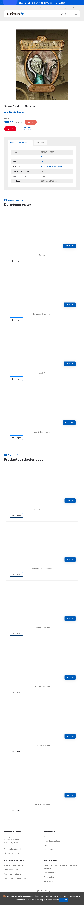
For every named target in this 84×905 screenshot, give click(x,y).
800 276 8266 (13, 853)
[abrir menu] (75, 13)
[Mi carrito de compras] (66, 13)
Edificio (42, 255)
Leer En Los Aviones (42, 432)
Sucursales (44, 8)
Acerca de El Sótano (52, 837)
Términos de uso (11, 870)
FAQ (45, 845)
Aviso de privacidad (52, 841)
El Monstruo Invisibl (42, 745)
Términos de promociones (15, 878)
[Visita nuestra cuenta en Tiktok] (49, 891)
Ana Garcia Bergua (14, 112)
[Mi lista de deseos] (61, 13)
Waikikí (42, 373)
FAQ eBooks (48, 849)
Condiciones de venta (13, 865)
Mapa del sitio (49, 881)
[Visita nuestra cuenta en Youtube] (46, 891)
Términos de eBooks (12, 874)
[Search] (56, 13)
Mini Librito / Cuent (42, 510)
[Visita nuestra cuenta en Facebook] (34, 891)
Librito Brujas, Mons (42, 804)
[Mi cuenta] (71, 13)
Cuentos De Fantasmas (42, 569)
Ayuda (66, 8)
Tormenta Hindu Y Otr (42, 314)
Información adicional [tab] (20, 142)
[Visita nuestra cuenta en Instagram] (37, 891)
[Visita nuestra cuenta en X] (41, 891)
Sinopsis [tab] (40, 142)
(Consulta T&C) (59, 3)
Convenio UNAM (50, 872)
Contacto (76, 8)
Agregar (17, 261)
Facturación (56, 8)
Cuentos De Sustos (42, 686)
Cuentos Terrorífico (42, 628)
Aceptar (64, 900)
